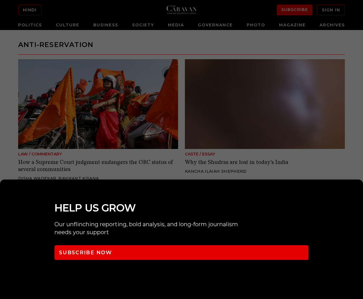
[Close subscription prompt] (357, 191)
